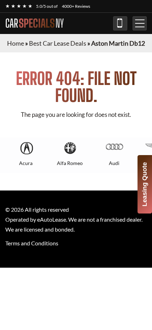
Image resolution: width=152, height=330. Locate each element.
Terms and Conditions (31, 243)
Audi (114, 163)
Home (15, 43)
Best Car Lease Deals (57, 43)
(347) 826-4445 (120, 23)
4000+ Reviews (76, 6)
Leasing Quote (144, 184)
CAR (34, 23)
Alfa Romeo (70, 163)
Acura (26, 163)
